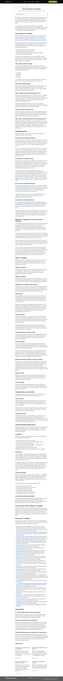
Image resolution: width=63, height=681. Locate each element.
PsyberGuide (18, 574)
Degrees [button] (25, 1)
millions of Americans (40, 17)
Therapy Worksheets (20, 604)
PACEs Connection (20, 560)
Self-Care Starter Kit (20, 587)
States (33, 1)
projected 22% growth (19, 417)
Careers (30, 1)
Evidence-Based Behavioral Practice (23, 550)
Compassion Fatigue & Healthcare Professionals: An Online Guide (29, 540)
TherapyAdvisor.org (20, 601)
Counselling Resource (20, 544)
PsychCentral (18, 580)
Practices (18, 571)
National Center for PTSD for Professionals (24, 557)
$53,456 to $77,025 (40, 400)
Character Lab (19, 536)
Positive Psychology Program (22, 569)
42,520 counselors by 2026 (39, 162)
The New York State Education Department (24, 185)
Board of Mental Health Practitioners (35, 187)
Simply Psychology (20, 591)
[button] (26, 1)
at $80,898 (22, 405)
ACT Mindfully (19, 526)
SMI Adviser (18, 594)
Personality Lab (19, 566)
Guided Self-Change (20, 553)
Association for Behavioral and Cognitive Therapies (26, 532)
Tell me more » (18, 658)
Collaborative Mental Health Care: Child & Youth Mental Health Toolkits (30, 537)
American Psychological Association (38, 40)
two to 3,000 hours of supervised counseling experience (30, 99)
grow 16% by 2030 (24, 21)
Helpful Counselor (19, 556)
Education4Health (19, 547)
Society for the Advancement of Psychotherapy (25, 598)
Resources (37, 1)
